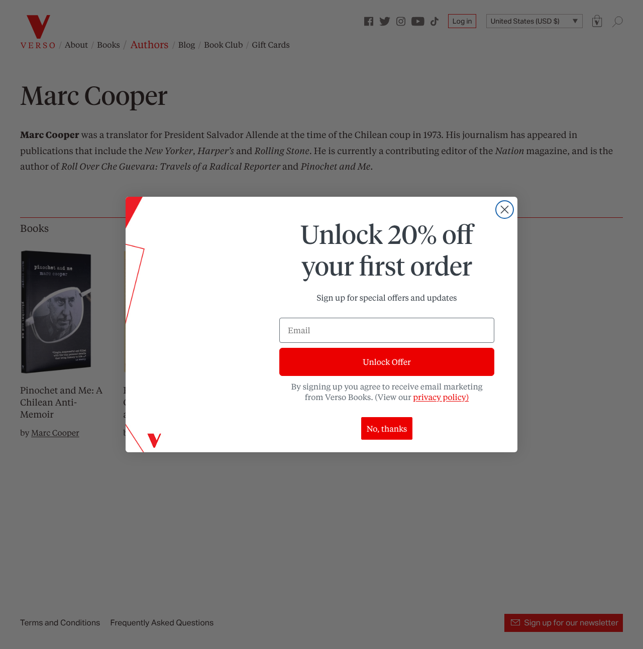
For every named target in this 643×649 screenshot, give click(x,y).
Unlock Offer (386, 361)
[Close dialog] (504, 209)
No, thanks (387, 428)
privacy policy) (441, 397)
